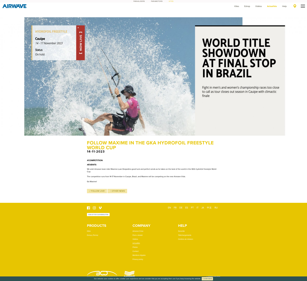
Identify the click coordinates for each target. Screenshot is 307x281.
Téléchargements (184, 235)
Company (141, 225)
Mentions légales (139, 255)
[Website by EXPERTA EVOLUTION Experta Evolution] (213, 275)
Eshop (247, 6)
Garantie (181, 231)
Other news (118, 191)
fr (175, 207)
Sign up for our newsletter (98, 214)
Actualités (272, 6)
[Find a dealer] (294, 6)
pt (192, 207)
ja (202, 207)
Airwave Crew (138, 231)
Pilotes (135, 247)
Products (96, 225)
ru (216, 207)
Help (284, 6)
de (180, 207)
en (169, 207)
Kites (171, 1)
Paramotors (157, 1)
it (197, 207)
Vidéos (258, 6)
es (186, 207)
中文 (209, 207)
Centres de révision (185, 239)
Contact (136, 251)
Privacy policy (138, 259)
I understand (207, 279)
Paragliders (139, 1)
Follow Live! (98, 191)
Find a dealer (138, 235)
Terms (95, 235)
